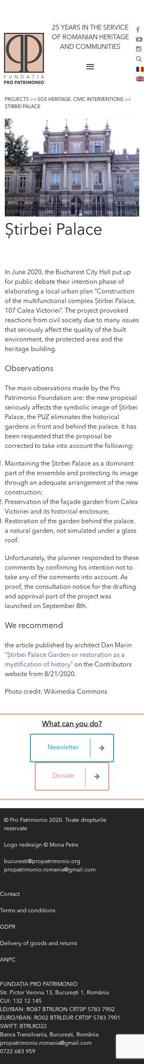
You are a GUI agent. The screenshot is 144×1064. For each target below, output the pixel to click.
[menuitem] (140, 69)
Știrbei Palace (22, 106)
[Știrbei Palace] (72, 167)
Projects (17, 99)
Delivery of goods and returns (38, 943)
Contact (10, 894)
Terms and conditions (27, 910)
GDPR (7, 927)
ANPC (8, 960)
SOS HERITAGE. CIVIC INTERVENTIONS (81, 99)
